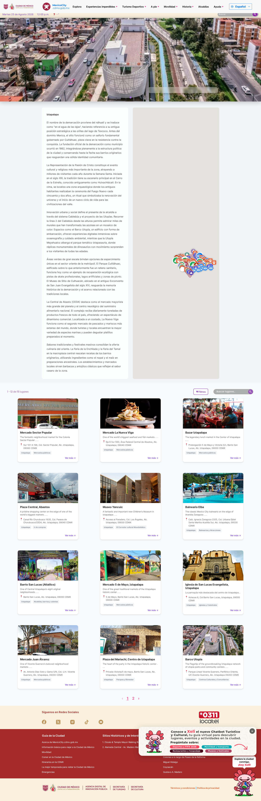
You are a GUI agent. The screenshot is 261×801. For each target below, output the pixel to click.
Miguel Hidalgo (170, 762)
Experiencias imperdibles (100, 6)
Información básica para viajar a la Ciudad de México (68, 747)
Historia (186, 6)
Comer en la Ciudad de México (57, 757)
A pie (154, 6)
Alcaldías (203, 6)
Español (240, 6)
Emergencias (48, 772)
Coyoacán (168, 767)
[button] (211, 268)
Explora (77, 6)
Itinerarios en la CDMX (53, 762)
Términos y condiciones (182, 788)
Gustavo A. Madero (172, 772)
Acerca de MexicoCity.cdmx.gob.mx (60, 742)
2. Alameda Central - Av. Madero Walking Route (125, 747)
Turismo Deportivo (133, 6)
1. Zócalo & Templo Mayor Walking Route (122, 742)
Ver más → (70, 458)
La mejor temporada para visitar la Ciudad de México (68, 767)
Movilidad (169, 6)
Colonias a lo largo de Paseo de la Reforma (184, 757)
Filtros (201, 391)
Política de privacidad (208, 788)
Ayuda (217, 6)
